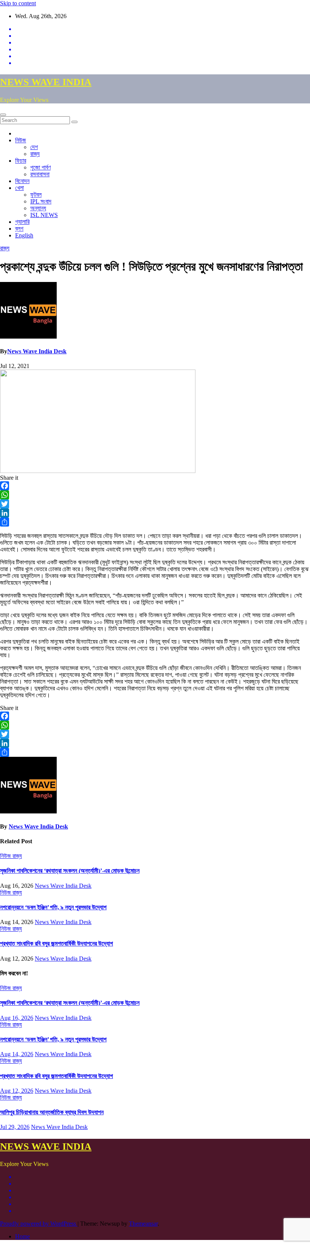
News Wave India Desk (37, 351)
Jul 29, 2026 (14, 1127)
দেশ (34, 147)
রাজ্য (35, 154)
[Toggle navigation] (3, 115)
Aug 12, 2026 (16, 1090)
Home (22, 1236)
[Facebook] (155, 485)
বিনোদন (22, 181)
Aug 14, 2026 (16, 1054)
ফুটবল (36, 194)
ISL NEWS (44, 215)
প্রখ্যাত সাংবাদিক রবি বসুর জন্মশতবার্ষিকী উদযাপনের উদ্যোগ (56, 943)
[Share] (155, 522)
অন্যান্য (38, 208)
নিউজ (20, 140)
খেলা (19, 188)
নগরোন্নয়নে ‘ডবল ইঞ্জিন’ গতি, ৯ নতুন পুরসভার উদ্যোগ (53, 907)
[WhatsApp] (155, 494)
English (24, 235)
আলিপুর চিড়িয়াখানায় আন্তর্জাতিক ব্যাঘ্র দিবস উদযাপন (52, 1112)
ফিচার (20, 160)
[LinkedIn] (155, 512)
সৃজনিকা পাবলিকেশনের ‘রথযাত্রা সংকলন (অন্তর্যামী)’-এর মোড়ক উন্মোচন (70, 870)
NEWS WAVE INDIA (45, 82)
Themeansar (143, 1223)
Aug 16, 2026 (16, 1018)
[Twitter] (155, 503)
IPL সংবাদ (40, 201)
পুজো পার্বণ (40, 167)
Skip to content (18, 3)
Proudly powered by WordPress (39, 1223)
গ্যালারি (22, 222)
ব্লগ (19, 228)
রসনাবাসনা (40, 174)
